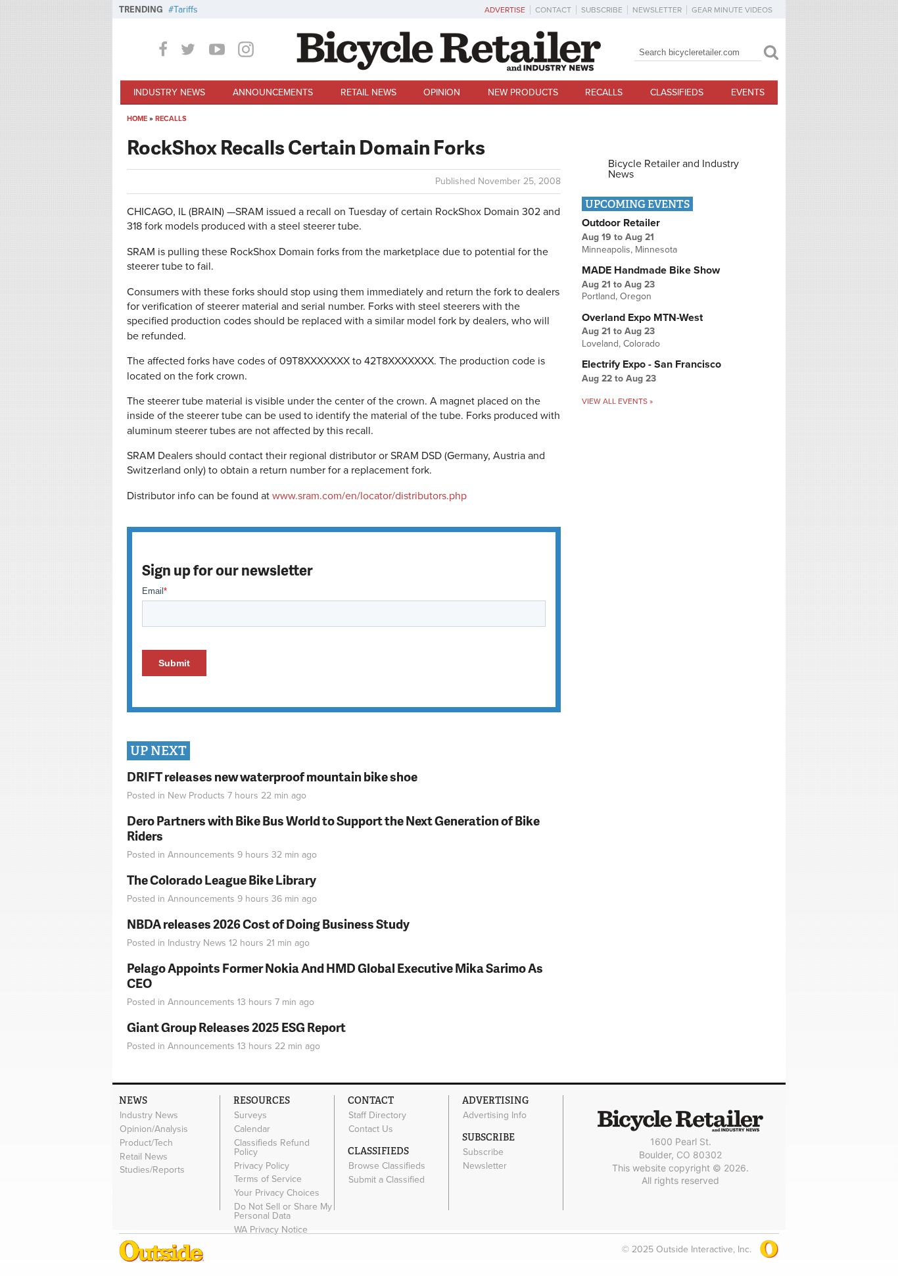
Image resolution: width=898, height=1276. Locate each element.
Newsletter (657, 9)
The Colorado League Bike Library (221, 880)
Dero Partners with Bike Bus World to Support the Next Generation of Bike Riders (333, 828)
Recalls (604, 92)
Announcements (273, 92)
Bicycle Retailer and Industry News (673, 169)
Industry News (169, 92)
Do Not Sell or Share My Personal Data (283, 1211)
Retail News (368, 92)
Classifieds (676, 92)
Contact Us (370, 1129)
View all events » (617, 401)
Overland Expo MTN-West (642, 317)
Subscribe (602, 9)
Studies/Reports (152, 1170)
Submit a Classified (386, 1179)
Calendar (252, 1129)
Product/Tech (146, 1143)
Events (748, 92)
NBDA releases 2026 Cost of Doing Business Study (268, 924)
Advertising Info (495, 1115)
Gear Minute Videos (732, 9)
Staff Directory (377, 1115)
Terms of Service (268, 1179)
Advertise (504, 9)
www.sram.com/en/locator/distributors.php (369, 496)
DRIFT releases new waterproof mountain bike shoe (272, 776)
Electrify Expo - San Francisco (651, 364)
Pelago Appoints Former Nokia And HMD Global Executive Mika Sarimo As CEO (335, 975)
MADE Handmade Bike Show (651, 270)
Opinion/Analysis (154, 1129)
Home (137, 118)
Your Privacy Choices (276, 1193)
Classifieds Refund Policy (272, 1148)
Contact (553, 9)
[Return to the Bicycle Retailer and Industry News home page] (449, 67)
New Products (523, 92)
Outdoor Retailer (621, 223)
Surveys (250, 1115)
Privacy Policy (261, 1165)
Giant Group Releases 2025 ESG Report (236, 1027)
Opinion (441, 92)
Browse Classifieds (386, 1166)
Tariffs (186, 9)
